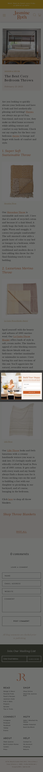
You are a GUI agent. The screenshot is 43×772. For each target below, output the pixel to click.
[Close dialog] (40, 374)
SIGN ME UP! (32, 392)
